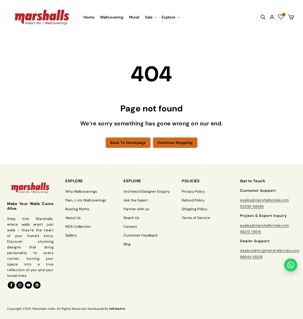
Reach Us (131, 217)
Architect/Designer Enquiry (147, 191)
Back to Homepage (128, 142)
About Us (73, 217)
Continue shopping (175, 142)
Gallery (71, 235)
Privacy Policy (193, 191)
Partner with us (136, 209)
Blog (127, 244)
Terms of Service (196, 217)
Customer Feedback (141, 235)
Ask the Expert (136, 200)
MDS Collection (78, 226)
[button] (150, 17)
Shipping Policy (194, 209)
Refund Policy (193, 200)
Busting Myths (77, 209)
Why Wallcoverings (81, 191)
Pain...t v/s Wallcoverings (85, 200)
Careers (130, 226)
